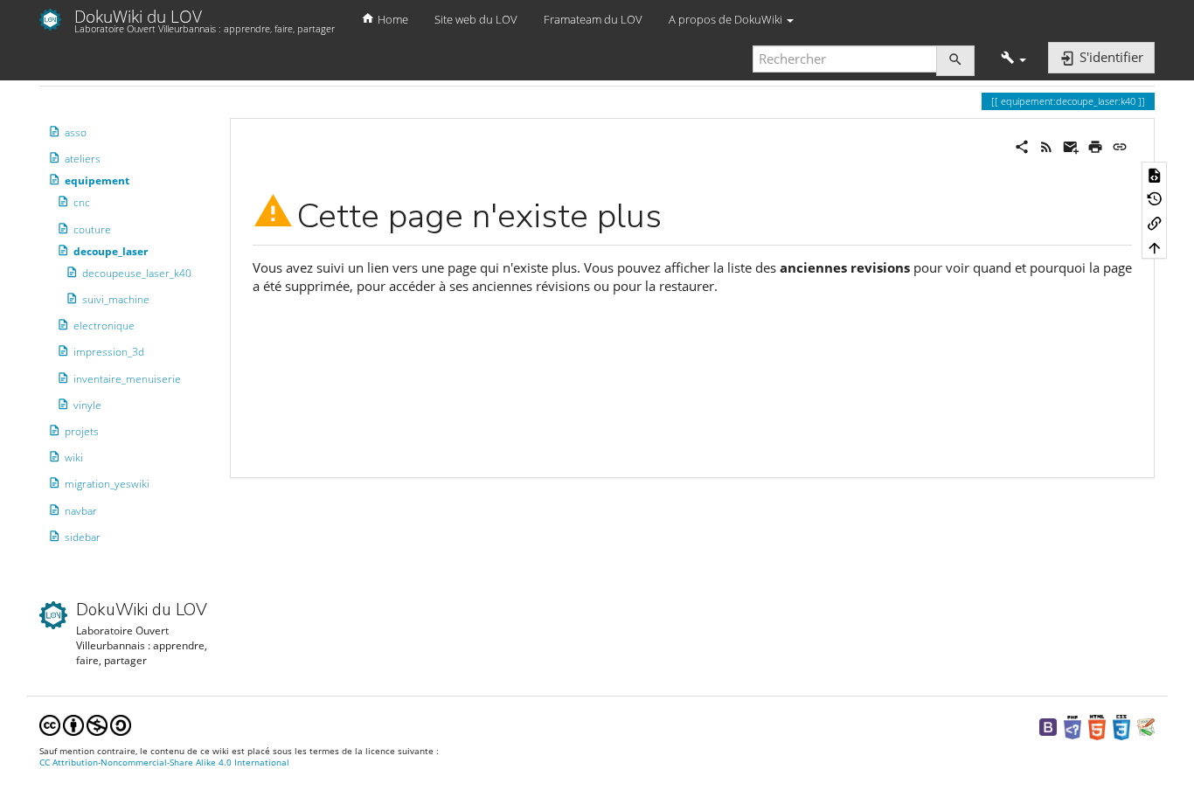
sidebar (83, 537)
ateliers (83, 158)
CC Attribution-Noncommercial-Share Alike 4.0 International (164, 762)
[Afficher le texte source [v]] (1154, 174)
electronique (104, 325)
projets (82, 431)
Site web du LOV (475, 19)
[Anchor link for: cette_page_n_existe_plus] (679, 212)
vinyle (87, 405)
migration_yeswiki (107, 483)
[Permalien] (1120, 145)
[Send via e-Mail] (1071, 145)
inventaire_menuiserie (127, 378)
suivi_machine (115, 299)
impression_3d (108, 351)
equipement (97, 180)
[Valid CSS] (1121, 726)
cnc (81, 202)
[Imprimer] (1095, 145)
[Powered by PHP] (1072, 726)
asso (76, 132)
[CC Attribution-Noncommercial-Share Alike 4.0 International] (85, 724)
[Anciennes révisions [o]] (1154, 198)
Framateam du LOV (593, 19)
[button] (1013, 59)
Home (391, 19)
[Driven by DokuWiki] (1146, 726)
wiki (74, 457)
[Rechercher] (955, 60)
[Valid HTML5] (1097, 726)
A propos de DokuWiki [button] (727, 19)
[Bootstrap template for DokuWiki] (1048, 726)
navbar (81, 510)
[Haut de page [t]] (1154, 247)
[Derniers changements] (1046, 145)
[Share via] (1022, 145)
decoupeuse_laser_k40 (136, 273)
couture (92, 228)
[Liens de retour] (1154, 222)
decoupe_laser (110, 251)
